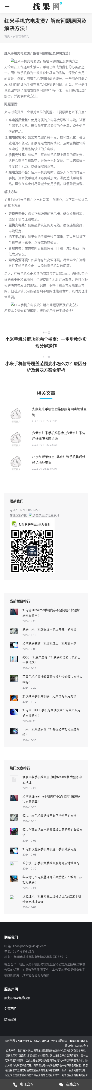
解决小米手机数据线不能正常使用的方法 (49, 629)
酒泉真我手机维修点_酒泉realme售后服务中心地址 (52, 779)
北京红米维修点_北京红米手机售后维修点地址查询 (58, 460)
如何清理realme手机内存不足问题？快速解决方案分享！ (51, 612)
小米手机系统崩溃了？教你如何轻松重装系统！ (50, 732)
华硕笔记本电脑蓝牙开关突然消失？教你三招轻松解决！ (52, 879)
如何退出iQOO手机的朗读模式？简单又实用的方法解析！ (51, 712)
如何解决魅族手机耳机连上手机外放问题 (49, 643)
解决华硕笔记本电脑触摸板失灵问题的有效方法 (52, 832)
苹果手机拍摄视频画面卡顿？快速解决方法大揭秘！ (52, 679)
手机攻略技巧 (21, 36)
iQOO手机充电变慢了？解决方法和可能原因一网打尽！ (51, 660)
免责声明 (10, 1008)
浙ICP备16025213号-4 (76, 1045)
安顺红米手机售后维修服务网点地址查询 (59, 412)
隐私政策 (10, 1019)
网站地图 (10, 1040)
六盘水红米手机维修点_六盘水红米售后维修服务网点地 (58, 436)
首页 (7, 36)
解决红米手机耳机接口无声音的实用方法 (49, 696)
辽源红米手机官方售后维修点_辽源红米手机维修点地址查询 (51, 899)
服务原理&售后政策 (17, 998)
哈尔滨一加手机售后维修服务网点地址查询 (50, 863)
